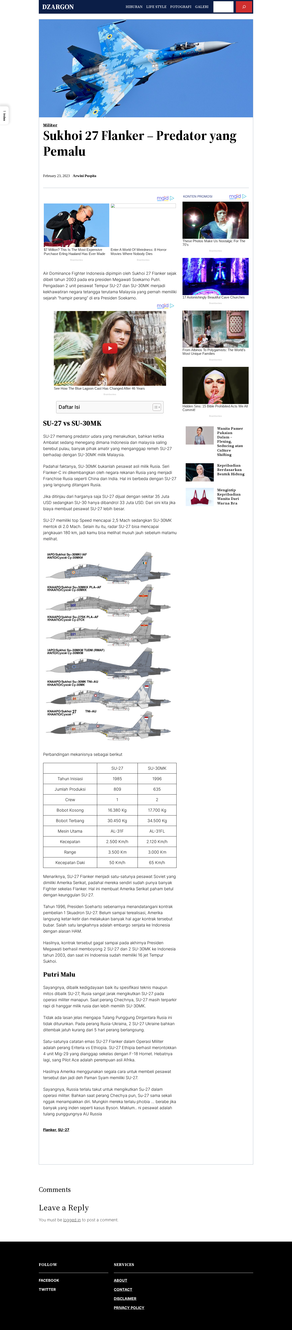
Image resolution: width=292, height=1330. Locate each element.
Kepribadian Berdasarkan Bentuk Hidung (231, 469)
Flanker (49, 1129)
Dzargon (58, 6)
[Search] (244, 6)
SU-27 (63, 1129)
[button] (4, 115)
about (120, 1280)
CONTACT (123, 1289)
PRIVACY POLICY (129, 1307)
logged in (72, 1219)
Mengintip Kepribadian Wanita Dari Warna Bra (229, 496)
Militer (50, 125)
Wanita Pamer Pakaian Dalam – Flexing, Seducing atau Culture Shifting (230, 441)
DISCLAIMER (125, 1298)
